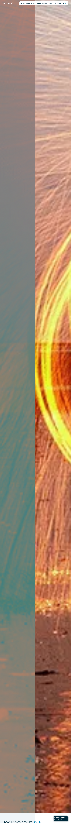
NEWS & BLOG (41, 3)
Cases (50, 3)
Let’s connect (59, 818)
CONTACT (59, 3)
